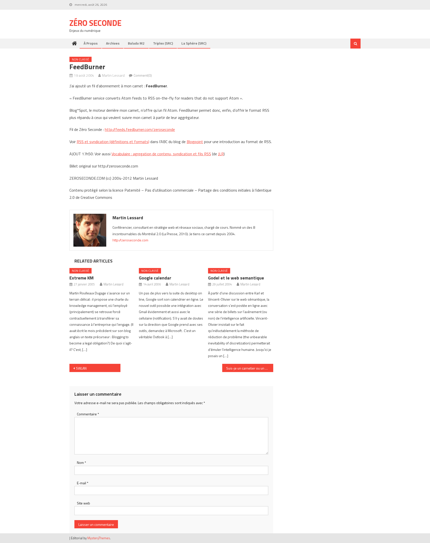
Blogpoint (195, 142)
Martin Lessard (113, 75)
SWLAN (81, 368)
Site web (83, 503)
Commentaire (88, 414)
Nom (81, 462)
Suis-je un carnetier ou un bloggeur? (249, 368)
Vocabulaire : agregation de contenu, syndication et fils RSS (161, 154)
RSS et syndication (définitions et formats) (113, 142)
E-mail (82, 483)
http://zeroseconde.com (130, 240)
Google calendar (155, 277)
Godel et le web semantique (236, 277)
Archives (112, 43)
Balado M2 (136, 43)
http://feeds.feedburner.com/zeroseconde (140, 129)
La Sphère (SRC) (193, 43)
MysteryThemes (98, 538)
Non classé (80, 59)
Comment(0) (143, 75)
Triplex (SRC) (163, 43)
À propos (91, 43)
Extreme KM (81, 277)
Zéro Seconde (95, 23)
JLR (221, 154)
